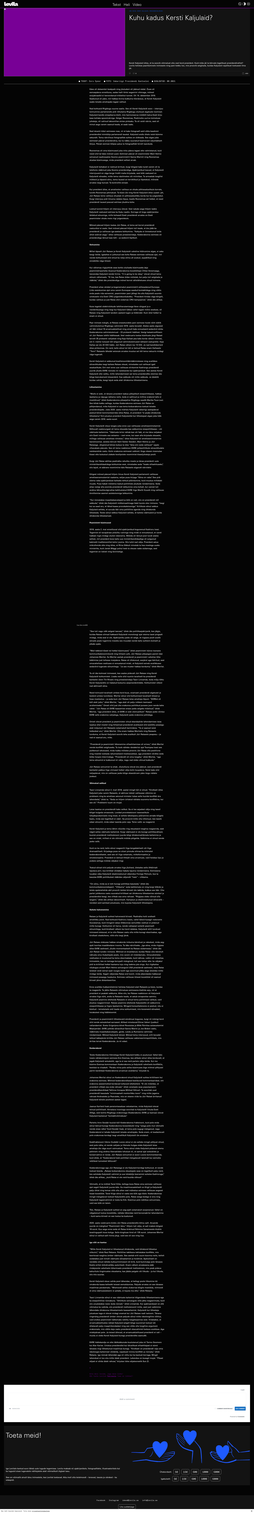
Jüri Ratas (133, 11)
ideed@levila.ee (130, 1500)
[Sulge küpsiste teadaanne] (251, 1511)
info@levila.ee (149, 1500)
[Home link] (11, 4)
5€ (176, 1471)
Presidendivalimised (156, 11)
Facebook (101, 1500)
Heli (127, 4)
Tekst (117, 4)
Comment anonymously (225, 1408)
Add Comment (240, 1408)
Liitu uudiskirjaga (127, 1507)
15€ (185, 1471)
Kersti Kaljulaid (143, 11)
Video (137, 4)
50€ (195, 1471)
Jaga (246, 73)
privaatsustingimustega (41, 1511)
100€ (205, 1471)
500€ (216, 1471)
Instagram (114, 1500)
